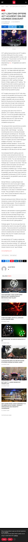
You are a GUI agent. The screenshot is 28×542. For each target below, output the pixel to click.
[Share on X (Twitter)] (12, 26)
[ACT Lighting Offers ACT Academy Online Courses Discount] (14, 38)
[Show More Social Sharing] (25, 26)
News (3, 10)
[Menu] (2, 2)
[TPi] (14, 2)
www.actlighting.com (6, 250)
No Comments (16, 21)
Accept (4, 539)
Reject (10, 539)
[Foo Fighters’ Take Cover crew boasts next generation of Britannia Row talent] (14, 286)
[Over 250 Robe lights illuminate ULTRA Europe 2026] (14, 309)
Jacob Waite (11, 267)
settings (16, 535)
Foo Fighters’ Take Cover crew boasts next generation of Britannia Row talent (11, 296)
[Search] (26, 2)
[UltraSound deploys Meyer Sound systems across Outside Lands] (14, 352)
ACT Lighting (5, 255)
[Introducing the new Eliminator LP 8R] (14, 330)
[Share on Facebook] (5, 26)
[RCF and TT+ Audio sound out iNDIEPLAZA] (14, 373)
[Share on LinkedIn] (19, 26)
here (10, 62)
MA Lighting (13, 255)
